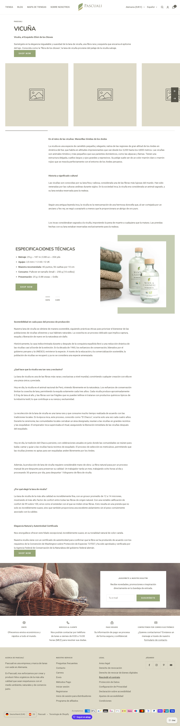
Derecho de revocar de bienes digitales (118, 672)
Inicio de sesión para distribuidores (73, 696)
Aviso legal (104, 663)
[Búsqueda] (162, 7)
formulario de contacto (155, 640)
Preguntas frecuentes (67, 663)
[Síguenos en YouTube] (171, 665)
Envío (59, 677)
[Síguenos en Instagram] (156, 665)
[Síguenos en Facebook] (149, 665)
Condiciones (105, 700)
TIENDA (9, 7)
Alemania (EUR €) (134, 7)
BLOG (20, 7)
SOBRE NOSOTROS (60, 7)
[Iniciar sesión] (168, 7)
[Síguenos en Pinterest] (163, 665)
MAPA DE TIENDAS (36, 7)
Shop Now (25, 53)
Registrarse (62, 691)
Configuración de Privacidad (113, 686)
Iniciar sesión (62, 686)
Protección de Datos (109, 682)
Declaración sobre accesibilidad (115, 691)
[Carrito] (173, 7)
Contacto (60, 668)
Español (151, 7)
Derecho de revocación (110, 668)
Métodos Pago (63, 682)
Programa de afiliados (67, 700)
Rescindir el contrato (109, 677)
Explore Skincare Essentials (38, 269)
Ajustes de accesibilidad (111, 696)
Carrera (60, 672)
